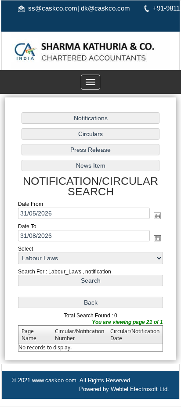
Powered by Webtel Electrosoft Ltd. (124, 389)
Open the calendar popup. (157, 215)
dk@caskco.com (105, 8)
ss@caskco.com (52, 8)
